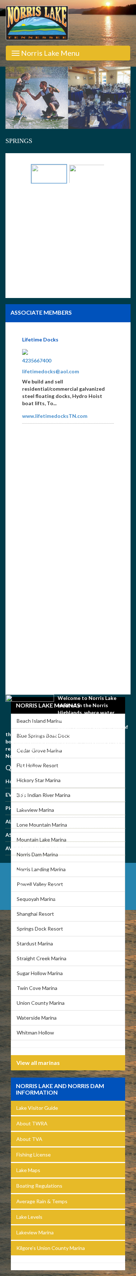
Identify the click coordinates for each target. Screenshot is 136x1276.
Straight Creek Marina (41, 958)
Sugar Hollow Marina (40, 973)
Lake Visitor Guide (37, 1108)
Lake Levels (29, 1217)
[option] (68, 98)
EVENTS (15, 795)
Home (12, 781)
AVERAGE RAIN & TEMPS (35, 848)
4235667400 (36, 360)
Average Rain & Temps (41, 1201)
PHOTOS (16, 808)
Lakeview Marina (35, 1232)
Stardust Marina (35, 943)
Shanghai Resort (35, 914)
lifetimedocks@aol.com (50, 371)
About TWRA (32, 1123)
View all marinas (38, 1062)
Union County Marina (41, 1003)
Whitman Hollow (35, 1032)
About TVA (29, 1139)
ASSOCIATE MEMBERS (32, 835)
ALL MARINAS (22, 821)
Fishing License (33, 1154)
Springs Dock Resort (40, 928)
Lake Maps (28, 1170)
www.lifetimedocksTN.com (54, 416)
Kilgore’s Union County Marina (50, 1248)
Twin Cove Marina (37, 988)
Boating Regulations (39, 1186)
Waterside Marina (37, 1018)
